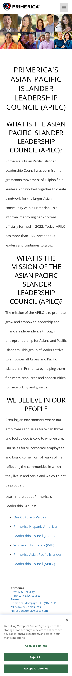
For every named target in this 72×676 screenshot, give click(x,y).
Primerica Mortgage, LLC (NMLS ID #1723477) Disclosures (33, 605)
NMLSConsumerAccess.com (29, 610)
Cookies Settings (36, 645)
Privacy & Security (23, 592)
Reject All (36, 657)
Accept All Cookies (36, 668)
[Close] (67, 620)
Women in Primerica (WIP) (33, 545)
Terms (15, 599)
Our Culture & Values (29, 517)
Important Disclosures (25, 595)
